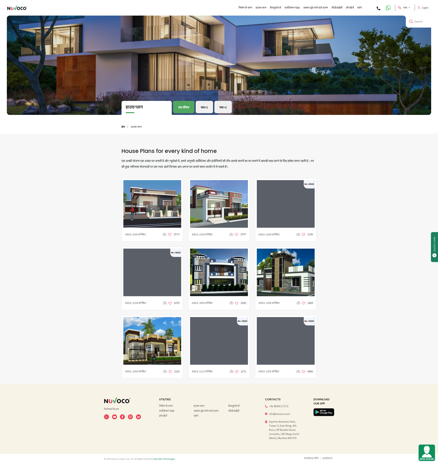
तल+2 (223, 107)
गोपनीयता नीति (311, 458)
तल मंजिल (183, 107)
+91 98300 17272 (278, 406)
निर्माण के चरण (245, 7)
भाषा (405, 7)
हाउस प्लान (261, 7)
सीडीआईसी (337, 7)
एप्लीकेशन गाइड (292, 7)
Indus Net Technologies (164, 458)
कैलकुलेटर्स (275, 7)
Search (418, 21)
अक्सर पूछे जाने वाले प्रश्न (315, 7)
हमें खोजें (350, 7)
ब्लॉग (359, 7)
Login (425, 7)
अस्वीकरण (327, 458)
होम (123, 127)
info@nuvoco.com (279, 414)
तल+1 (204, 107)
